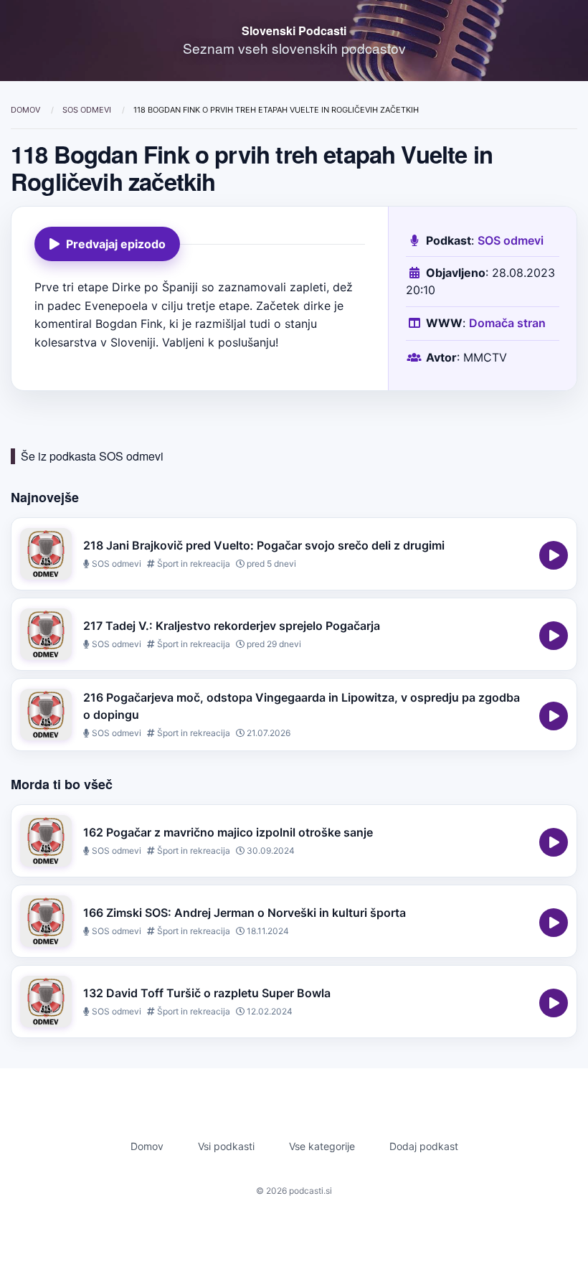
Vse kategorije (322, 1146)
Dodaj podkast (423, 1146)
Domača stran (507, 323)
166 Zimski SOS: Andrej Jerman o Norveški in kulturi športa (244, 912)
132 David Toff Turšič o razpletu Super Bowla (207, 993)
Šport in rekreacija (192, 563)
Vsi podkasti (226, 1146)
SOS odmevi (87, 110)
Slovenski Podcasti (294, 30)
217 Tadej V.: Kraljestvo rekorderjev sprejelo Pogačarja (231, 625)
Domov (26, 110)
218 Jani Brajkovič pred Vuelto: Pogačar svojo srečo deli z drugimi (264, 545)
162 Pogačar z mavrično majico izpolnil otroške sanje (228, 832)
